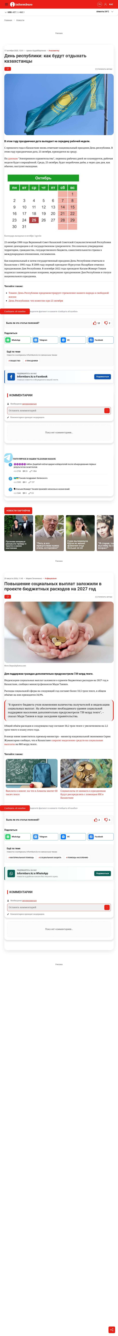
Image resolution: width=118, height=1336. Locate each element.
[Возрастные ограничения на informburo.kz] (99, 4)
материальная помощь (22, 857)
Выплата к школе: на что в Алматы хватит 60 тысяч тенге (32, 792)
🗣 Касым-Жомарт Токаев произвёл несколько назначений (42, 489)
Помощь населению (78, 857)
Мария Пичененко (34, 578)
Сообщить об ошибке (14, 311)
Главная (8, 20)
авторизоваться (29, 403)
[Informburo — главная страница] (22, 4)
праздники (32, 361)
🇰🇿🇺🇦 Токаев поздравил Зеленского (30, 478)
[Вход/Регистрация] (105, 4)
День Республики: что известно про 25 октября (36, 300)
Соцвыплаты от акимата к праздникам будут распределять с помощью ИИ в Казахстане (83, 794)
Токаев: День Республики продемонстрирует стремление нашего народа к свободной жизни (59, 294)
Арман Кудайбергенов (36, 51)
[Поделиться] (112, 1330)
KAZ (111, 4)
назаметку (54, 51)
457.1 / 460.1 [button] (16, 12)
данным (13, 158)
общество (15, 361)
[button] (105, 11)
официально (51, 578)
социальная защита (50, 857)
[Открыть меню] (7, 4)
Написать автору (105, 69)
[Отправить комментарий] (107, 410)
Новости (20, 20)
